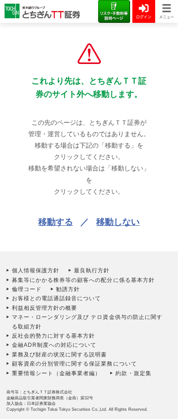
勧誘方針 (68, 289)
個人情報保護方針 (35, 270)
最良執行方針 (92, 270)
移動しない (118, 222)
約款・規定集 (133, 373)
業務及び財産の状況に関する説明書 (59, 354)
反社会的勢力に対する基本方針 (53, 336)
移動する (55, 222)
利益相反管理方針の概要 (45, 308)
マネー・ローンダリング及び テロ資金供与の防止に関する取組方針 (87, 321)
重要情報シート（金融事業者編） (56, 373)
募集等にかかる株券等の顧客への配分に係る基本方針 (83, 280)
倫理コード (27, 289)
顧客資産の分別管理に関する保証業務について (74, 364)
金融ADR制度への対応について (54, 345)
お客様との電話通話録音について (56, 298)
